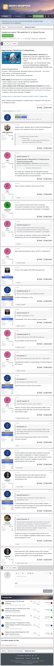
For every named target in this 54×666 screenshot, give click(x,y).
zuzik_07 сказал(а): (22, 156)
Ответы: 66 (10, 47)
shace (48, 603)
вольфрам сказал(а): (22, 291)
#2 (51, 124)
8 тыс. (20, 38)
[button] (10, 16)
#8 (51, 267)
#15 (51, 423)
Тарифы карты (43, 96)
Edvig (48, 634)
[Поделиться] (52, 48)
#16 (51, 450)
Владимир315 (47, 618)
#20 (51, 549)
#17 (51, 472)
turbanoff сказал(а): (22, 495)
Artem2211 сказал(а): (23, 225)
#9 (51, 287)
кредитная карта (42, 38)
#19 (51, 515)
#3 (51, 152)
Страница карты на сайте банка (11, 96)
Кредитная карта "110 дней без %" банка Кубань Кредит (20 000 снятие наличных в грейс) (18, 625)
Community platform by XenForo (22, 660)
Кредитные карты (18, 605)
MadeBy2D (29, 662)
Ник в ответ (48, 107)
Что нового (18, 16)
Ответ (40, 107)
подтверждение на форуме (42, 90)
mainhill (6, 635)
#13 (51, 375)
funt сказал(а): (21, 355)
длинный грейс (35, 38)
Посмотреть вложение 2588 (25, 161)
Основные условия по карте (30, 96)
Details (37, 662)
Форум (6, 16)
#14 (51, 397)
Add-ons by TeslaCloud (39, 660)
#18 (51, 491)
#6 (51, 221)
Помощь (27, 658)
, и (23, 418)
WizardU (7, 605)
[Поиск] (51, 16)
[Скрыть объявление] (51, 21)
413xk (48, 610)
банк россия (27, 38)
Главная (34, 658)
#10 (51, 309)
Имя (16, 583)
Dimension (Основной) (24, 655)
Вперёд (15, 43)
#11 (51, 330)
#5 (51, 202)
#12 (51, 352)
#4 (51, 183)
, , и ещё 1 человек (12, 111)
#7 (51, 248)
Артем (6, 612)
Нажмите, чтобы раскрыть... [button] (34, 167)
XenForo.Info (30, 663)
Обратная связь (19, 658)
